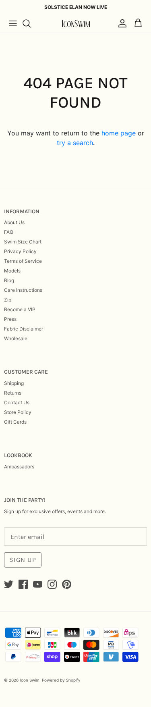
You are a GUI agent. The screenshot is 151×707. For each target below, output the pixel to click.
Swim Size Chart (22, 242)
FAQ (8, 232)
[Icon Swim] (76, 24)
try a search (75, 143)
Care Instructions (23, 290)
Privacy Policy (20, 251)
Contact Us (16, 402)
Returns (12, 393)
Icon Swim (29, 680)
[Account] (120, 23)
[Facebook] (23, 584)
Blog (9, 280)
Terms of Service (23, 261)
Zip (7, 300)
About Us (14, 222)
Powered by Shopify (61, 680)
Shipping (14, 383)
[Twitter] (8, 584)
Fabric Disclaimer (23, 329)
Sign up (22, 560)
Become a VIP (19, 309)
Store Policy (17, 412)
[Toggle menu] (13, 23)
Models (12, 271)
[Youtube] (37, 584)
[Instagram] (52, 584)
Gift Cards (15, 422)
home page (118, 133)
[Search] (30, 23)
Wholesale (15, 338)
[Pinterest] (66, 584)
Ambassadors (19, 467)
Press (10, 319)
